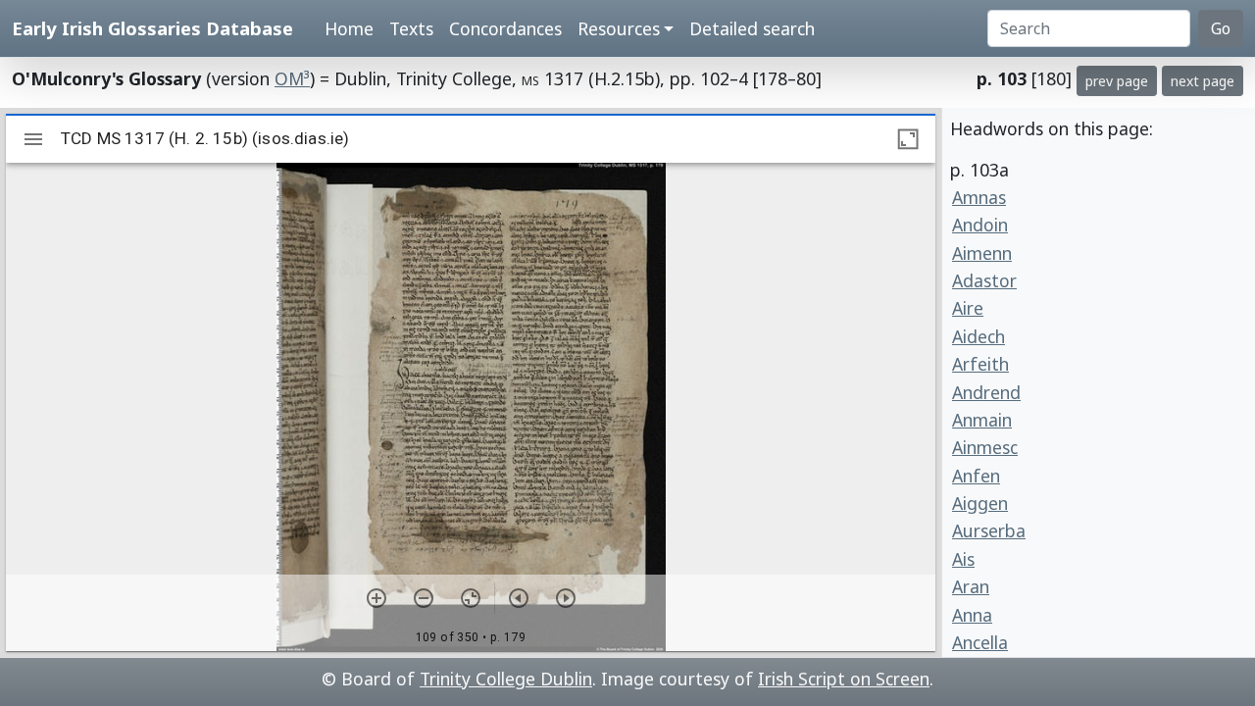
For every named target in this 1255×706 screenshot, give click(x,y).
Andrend (986, 392)
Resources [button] (618, 28)
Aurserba (989, 530)
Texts (411, 28)
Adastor (984, 280)
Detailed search (752, 28)
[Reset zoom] (470, 598)
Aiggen (980, 503)
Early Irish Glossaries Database (152, 28)
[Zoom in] (376, 598)
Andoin (980, 224)
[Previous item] (518, 598)
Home (349, 28)
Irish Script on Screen (843, 678)
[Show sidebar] (33, 139)
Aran (970, 586)
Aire (967, 308)
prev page (1116, 81)
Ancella (980, 642)
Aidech (978, 336)
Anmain (982, 419)
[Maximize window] (907, 139)
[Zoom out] (423, 598)
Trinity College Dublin (506, 678)
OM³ (292, 78)
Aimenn (982, 253)
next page (1202, 81)
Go (1220, 28)
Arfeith (980, 364)
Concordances (505, 28)
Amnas (979, 197)
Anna (972, 615)
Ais (963, 559)
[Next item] (565, 598)
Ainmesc (985, 447)
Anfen (976, 475)
